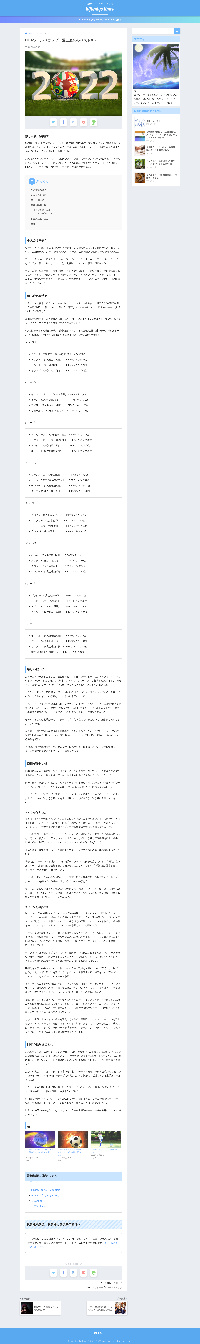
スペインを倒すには (43, 213)
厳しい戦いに (37, 200)
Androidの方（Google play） (45, 1195)
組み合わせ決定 (38, 195)
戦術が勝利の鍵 (38, 205)
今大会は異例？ (38, 189)
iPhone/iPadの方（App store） (46, 1190)
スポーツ (117, 1283)
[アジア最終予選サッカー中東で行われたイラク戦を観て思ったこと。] (73, 1139)
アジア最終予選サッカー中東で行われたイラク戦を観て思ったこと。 (72, 1152)
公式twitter (36, 1201)
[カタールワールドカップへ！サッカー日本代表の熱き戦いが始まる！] (40, 1139)
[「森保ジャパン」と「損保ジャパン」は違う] (106, 1139)
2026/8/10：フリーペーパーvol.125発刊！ (100, 19)
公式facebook (38, 1206)
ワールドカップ (114, 1287)
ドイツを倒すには (42, 209)
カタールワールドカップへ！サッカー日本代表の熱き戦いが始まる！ (39, 1152)
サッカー (98, 1287)
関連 (33, 224)
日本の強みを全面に (41, 219)
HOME (101, 1333)
